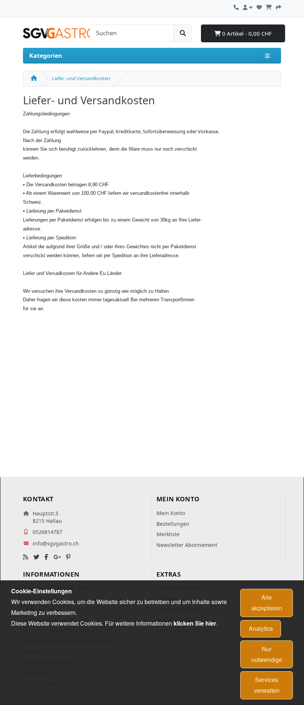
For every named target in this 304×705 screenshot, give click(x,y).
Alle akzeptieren (266, 602)
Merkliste (167, 534)
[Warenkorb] (269, 6)
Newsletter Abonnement (186, 544)
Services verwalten (267, 685)
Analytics (261, 628)
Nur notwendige (266, 654)
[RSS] (25, 557)
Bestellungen (172, 523)
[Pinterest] (68, 557)
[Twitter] (36, 557)
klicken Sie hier (195, 623)
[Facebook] (46, 557)
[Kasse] (278, 6)
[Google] (57, 557)
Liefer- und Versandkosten (81, 78)
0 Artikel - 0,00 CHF (246, 33)
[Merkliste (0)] (259, 6)
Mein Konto (170, 513)
